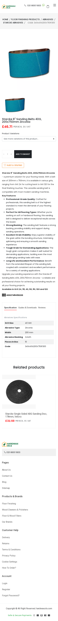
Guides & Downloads (27, 308)
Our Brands (7, 522)
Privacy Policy (9, 555)
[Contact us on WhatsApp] (43, 5)
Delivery (6, 537)
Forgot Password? (11, 595)
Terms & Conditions (11, 549)
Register (6, 589)
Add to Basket (23, 154)
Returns (5, 543)
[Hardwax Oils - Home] (9, 6)
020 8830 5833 (34, 5)
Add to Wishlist (14, 165)
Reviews (42, 308)
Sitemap (6, 488)
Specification (10, 308)
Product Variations (10, 133)
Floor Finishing (9, 503)
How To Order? (9, 568)
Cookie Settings (9, 561)
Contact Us (7, 476)
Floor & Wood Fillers (11, 516)
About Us (6, 470)
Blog (4, 482)
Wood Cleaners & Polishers (15, 509)
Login (4, 583)
